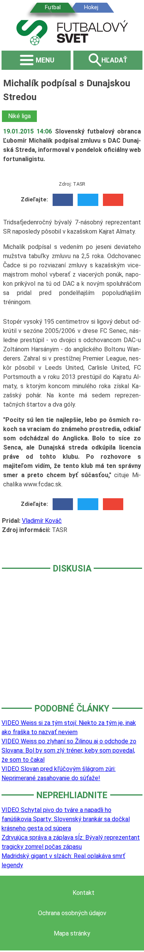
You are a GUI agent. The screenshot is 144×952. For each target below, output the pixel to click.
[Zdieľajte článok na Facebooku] (63, 200)
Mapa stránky (72, 933)
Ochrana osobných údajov (72, 913)
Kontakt (83, 892)
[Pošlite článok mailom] (113, 200)
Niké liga (19, 116)
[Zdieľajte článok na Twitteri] (88, 200)
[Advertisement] (72, 644)
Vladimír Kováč (42, 520)
